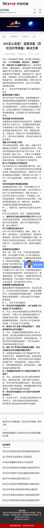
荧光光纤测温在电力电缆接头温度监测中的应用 (23, 467)
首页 (4, 36)
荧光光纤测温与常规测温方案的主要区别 (20, 489)
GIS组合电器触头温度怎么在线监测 (17, 462)
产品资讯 (25, 36)
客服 (34, 11)
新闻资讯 (14, 36)
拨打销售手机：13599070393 (22, 526)
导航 (40, 11)
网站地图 (22, 510)
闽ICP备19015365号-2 (22, 519)
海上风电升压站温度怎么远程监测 (17, 457)
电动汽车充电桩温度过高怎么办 (16, 478)
